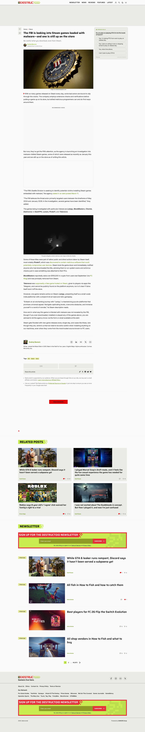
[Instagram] (71, 342)
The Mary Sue (34, 696)
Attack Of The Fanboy (52, 693)
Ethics (28, 686)
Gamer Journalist (98, 693)
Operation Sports (23, 696)
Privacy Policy (87, 545)
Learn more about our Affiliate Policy (49, 380)
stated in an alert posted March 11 (65, 194)
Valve (37, 358)
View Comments (58, 402)
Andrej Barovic (32, 44)
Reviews (91, 2)
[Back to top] (18, 431)
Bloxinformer (64, 696)
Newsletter (74, 2)
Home (25, 29)
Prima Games (65, 693)
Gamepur (41, 693)
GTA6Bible (73, 696)
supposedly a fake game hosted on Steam (51, 283)
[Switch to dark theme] (123, 2)
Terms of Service (76, 545)
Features (101, 2)
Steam (32, 358)
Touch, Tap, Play (46, 696)
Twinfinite (34, 693)
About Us (21, 686)
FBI (29, 358)
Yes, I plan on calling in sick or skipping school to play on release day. (111, 44)
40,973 (75, 662)
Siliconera (73, 693)
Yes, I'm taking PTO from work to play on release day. (111, 39)
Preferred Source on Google (57, 383)
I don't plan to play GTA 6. (107, 53)
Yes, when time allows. (106, 49)
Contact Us (34, 686)
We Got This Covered (85, 693)
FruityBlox (56, 696)
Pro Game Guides (23, 693)
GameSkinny (109, 693)
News (84, 2)
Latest (110, 2)
